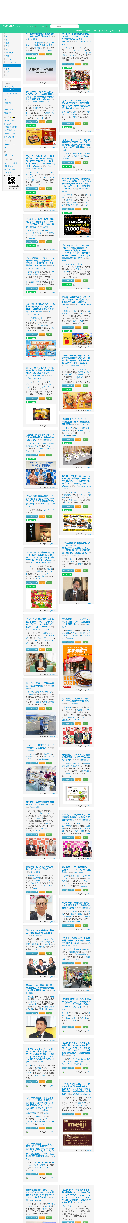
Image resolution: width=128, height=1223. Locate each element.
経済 (7, 12)
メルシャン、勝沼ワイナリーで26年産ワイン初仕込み (40, 722)
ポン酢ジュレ (72, 476)
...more (49, 26)
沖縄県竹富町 (44, 424)
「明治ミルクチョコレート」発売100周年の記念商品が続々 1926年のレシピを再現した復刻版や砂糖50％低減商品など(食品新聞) (76, 1065)
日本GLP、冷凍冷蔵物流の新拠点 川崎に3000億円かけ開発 (40, 907)
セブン (28, 1041)
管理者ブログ (9, 142)
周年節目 (40, 804)
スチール (40, 918)
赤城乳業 (77, 1040)
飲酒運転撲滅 (74, 928)
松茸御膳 (79, 350)
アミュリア (75, 742)
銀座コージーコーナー (41, 1138)
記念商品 (81, 1079)
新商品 (39, 1044)
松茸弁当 (69, 350)
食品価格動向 (9, 106)
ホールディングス (47, 915)
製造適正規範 (76, 890)
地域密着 (36, 854)
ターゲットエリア (43, 857)
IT (6, 9)
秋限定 (78, 245)
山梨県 (40, 735)
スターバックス (39, 1092)
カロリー (29, 1049)
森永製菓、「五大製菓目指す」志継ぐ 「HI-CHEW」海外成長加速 (76, 846)
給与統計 (8, 100)
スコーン (72, 996)
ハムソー (84, 693)
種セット (40, 94)
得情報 (75, 93)
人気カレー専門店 (78, 609)
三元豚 (73, 88)
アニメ (78, 24)
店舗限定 (67, 478)
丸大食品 (67, 683)
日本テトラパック (35, 419)
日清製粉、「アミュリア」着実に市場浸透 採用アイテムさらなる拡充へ (76, 733)
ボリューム (66, 749)
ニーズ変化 (66, 802)
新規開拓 (34, 859)
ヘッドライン (9, 66)
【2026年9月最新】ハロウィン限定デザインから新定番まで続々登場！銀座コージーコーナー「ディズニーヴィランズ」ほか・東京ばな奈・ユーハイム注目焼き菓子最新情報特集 (40, 1126)
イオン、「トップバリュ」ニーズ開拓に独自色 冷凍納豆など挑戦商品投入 (76, 793)
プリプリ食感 (42, 301)
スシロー (74, 468)
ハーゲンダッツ (80, 1038)
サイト (33, 255)
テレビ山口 (85, 468)
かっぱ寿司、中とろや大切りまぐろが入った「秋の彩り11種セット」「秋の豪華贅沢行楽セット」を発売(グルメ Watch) (40, 71)
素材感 (39, 547)
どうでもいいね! (10, 69)
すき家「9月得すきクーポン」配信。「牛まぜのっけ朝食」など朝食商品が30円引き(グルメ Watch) (76, 277)
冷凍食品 (84, 132)
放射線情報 (8, 86)
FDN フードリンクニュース (76, 531)
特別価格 (65, 134)
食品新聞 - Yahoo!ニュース (82, 1070)
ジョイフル (68, 24)
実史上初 (41, 552)
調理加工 (65, 696)
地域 (7, 19)
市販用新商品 (71, 693)
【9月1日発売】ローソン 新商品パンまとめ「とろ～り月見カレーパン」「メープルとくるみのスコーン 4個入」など (76, 979)
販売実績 (85, 747)
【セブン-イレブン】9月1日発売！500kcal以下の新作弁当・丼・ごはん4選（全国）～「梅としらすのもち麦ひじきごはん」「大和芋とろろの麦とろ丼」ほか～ (40, 1031)
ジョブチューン (34, 153)
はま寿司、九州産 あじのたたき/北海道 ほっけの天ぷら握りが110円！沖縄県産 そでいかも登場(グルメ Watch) (40, 284)
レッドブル (39, 206)
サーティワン (74, 1035)
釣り (7, 51)
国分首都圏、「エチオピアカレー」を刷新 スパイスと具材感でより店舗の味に (76, 598)
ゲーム (8, 35)
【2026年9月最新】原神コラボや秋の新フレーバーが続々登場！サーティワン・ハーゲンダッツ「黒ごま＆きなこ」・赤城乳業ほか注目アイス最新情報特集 (76, 1025)
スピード (67, 862)
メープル (84, 994)
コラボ (83, 471)
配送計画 (38, 678)
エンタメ (9, 3)
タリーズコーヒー (38, 1097)
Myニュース (9, 63)
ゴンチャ (39, 1095)
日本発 (66, 852)
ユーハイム (49, 1143)
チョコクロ (71, 178)
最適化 (46, 678)
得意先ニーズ (47, 862)
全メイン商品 (77, 297)
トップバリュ (81, 799)
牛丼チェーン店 (70, 287)
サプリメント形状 (71, 887)
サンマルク (68, 171)
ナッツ (32, 209)
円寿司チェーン (37, 294)
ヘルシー (36, 1051)
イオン (30, 248)
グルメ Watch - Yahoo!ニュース (38, 78)
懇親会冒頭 (49, 983)
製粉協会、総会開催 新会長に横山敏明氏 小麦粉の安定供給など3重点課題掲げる (40, 964)
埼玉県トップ (33, 852)
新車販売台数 (9, 109)
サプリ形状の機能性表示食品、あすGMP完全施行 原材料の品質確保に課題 (76, 881)
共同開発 (74, 612)
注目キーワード (10, 120)
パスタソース (76, 129)
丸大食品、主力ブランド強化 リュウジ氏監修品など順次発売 (76, 676)
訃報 (6, 82)
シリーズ (29, 363)
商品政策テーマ (83, 686)
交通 (7, 45)
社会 (7, 16)
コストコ (29, 206)
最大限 (47, 799)
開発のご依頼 (9, 145)
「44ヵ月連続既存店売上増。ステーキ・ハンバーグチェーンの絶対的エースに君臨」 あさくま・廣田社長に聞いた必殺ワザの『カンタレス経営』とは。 (76, 524)
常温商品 (48, 668)
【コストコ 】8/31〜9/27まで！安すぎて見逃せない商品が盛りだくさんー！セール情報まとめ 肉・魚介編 (77, 80)
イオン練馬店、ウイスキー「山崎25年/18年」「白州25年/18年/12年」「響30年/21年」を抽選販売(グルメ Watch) (40, 238)
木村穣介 (48, 1182)
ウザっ (7, 76)
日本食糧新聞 (32, 15)
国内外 (44, 1185)
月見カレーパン (70, 994)
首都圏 (69, 607)
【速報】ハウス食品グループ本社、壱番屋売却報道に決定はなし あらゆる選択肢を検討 (40, 10)
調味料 (77, 132)
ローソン (31, 668)
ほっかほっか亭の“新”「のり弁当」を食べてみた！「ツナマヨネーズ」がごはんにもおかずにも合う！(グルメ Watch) (40, 599)
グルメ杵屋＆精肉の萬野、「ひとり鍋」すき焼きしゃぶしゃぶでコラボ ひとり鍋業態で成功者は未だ (40, 476)
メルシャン (32, 730)
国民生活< (44, 985)
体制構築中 (70, 897)
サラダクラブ (69, 404)
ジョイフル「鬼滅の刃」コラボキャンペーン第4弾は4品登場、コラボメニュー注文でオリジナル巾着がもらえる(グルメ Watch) (76, 12)
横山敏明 (32, 980)
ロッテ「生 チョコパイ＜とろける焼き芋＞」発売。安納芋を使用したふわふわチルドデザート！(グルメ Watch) (40, 348)
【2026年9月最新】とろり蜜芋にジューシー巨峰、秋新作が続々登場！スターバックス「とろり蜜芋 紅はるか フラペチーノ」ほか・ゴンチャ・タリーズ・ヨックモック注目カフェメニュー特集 (40, 1081)
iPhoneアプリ (9, 123)
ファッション (11, 6)
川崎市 (48, 918)
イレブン (35, 1041)
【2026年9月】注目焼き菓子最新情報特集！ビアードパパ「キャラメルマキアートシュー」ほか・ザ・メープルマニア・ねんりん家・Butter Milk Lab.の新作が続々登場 (76, 1172)
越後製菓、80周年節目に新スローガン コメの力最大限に (40, 779)
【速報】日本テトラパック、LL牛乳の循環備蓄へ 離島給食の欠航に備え (40, 413)
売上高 (73, 537)
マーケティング (82, 406)
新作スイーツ (38, 1143)
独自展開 (76, 739)
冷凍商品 (29, 670)
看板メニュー (48, 609)
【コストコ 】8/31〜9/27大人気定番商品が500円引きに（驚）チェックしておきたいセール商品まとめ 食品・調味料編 (76, 119)
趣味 (7, 32)
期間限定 (36, 84)
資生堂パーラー (82, 240)
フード (40, 1182)
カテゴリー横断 (78, 807)
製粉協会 (31, 973)
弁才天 (77, 243)
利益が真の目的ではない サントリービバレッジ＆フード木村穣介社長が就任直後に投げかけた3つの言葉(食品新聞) (40, 1170)
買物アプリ (35, 258)
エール (68, 686)
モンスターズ (72, 181)
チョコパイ (40, 358)
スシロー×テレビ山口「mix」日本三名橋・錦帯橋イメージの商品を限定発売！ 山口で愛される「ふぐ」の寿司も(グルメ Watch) (76, 457)
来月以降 (39, 668)
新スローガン (45, 789)
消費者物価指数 (10, 103)
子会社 (42, 21)
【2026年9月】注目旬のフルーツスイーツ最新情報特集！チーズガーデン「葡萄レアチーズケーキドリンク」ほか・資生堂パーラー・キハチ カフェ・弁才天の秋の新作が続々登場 (76, 228)
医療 (7, 25)
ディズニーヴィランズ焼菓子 (40, 1139)
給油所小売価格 (10, 113)
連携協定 (48, 920)
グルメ (8, 42)
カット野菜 (80, 404)
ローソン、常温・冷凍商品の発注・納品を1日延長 (40, 660)
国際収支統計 (9, 96)
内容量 (49, 545)
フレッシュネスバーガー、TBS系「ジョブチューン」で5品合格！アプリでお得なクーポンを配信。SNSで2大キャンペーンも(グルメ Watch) (40, 137)
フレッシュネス (34, 148)
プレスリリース (12, 38)
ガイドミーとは (10, 139)
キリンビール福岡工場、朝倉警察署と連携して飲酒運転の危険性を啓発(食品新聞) (76, 917)
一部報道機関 (38, 19)
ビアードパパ (67, 1182)
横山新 (30, 985)
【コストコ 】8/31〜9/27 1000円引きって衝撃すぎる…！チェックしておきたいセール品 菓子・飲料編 (40, 199)
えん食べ (46, 203)
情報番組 (67, 471)
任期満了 (34, 978)
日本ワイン (48, 730)
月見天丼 (83, 345)
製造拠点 (29, 732)
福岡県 (85, 925)
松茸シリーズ (83, 348)
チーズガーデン (68, 240)
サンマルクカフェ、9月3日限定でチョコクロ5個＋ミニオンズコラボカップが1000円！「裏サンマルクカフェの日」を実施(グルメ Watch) (76, 159)
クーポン (84, 289)
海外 (7, 22)
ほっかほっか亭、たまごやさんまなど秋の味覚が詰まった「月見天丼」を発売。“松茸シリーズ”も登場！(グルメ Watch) (76, 335)
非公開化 (38, 24)
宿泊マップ (8, 131)
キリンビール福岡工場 (72, 925)
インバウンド (49, 486)
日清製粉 (67, 739)
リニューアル (42, 614)
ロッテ (30, 358)
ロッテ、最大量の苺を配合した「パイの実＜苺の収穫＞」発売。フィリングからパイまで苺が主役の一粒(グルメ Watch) (40, 532)
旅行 (7, 48)
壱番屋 (49, 21)
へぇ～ (7, 73)
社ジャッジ (36, 156)
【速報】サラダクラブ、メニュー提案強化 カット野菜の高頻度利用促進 (76, 398)
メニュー (76, 36)
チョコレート (41, 209)
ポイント (72, 535)
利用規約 (8, 148)
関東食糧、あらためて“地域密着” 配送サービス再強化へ (39, 844)
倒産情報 (8, 79)
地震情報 (8, 89)
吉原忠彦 (39, 794)
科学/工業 (9, 29)
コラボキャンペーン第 (77, 26)
